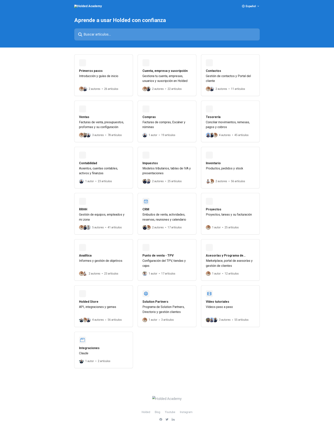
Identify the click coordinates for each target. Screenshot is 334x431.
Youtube (170, 412)
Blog (157, 412)
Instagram (186, 412)
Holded (146, 412)
